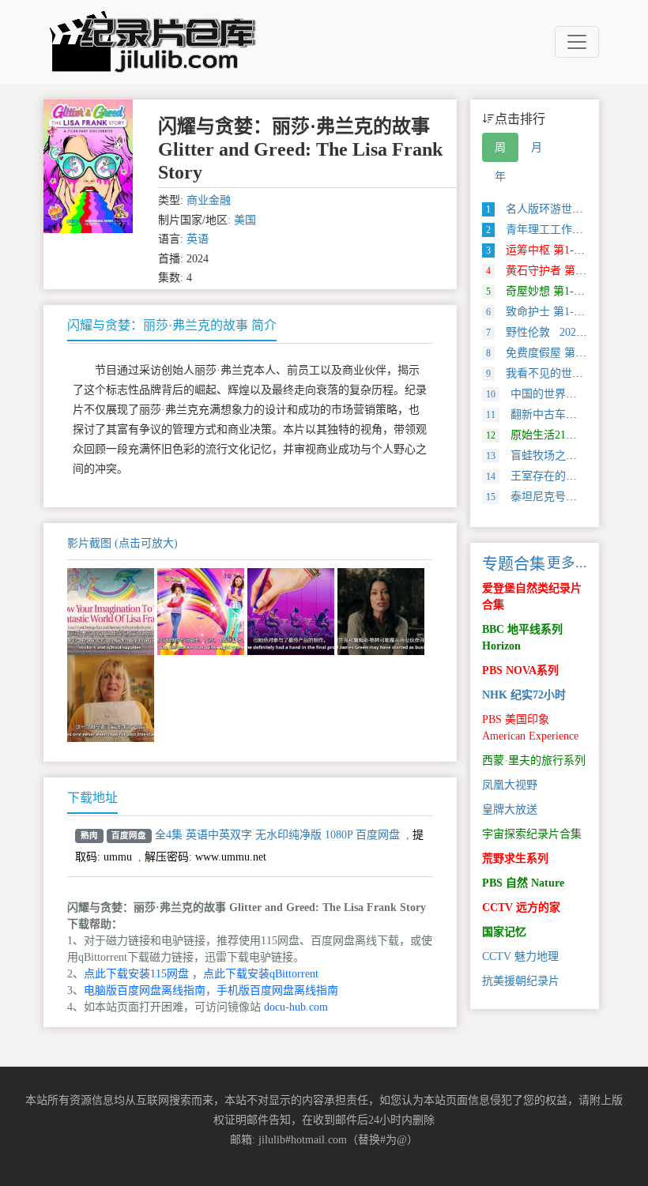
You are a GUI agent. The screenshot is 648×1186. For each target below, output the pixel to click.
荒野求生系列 (515, 858)
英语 (197, 239)
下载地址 (92, 797)
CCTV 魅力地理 (520, 956)
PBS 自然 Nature (523, 883)
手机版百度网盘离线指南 (277, 990)
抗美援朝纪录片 (520, 981)
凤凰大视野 (509, 785)
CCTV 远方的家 (521, 907)
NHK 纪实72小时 (524, 695)
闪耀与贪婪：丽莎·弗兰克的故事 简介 (172, 325)
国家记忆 (504, 932)
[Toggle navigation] (577, 42)
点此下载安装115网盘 (136, 974)
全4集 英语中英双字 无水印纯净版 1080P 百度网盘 (277, 835)
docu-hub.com (296, 1007)
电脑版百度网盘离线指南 (144, 990)
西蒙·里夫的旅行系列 (534, 760)
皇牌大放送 (509, 809)
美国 (245, 220)
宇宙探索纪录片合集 (532, 834)
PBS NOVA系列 (520, 670)
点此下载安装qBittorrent (260, 974)
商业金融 (208, 200)
